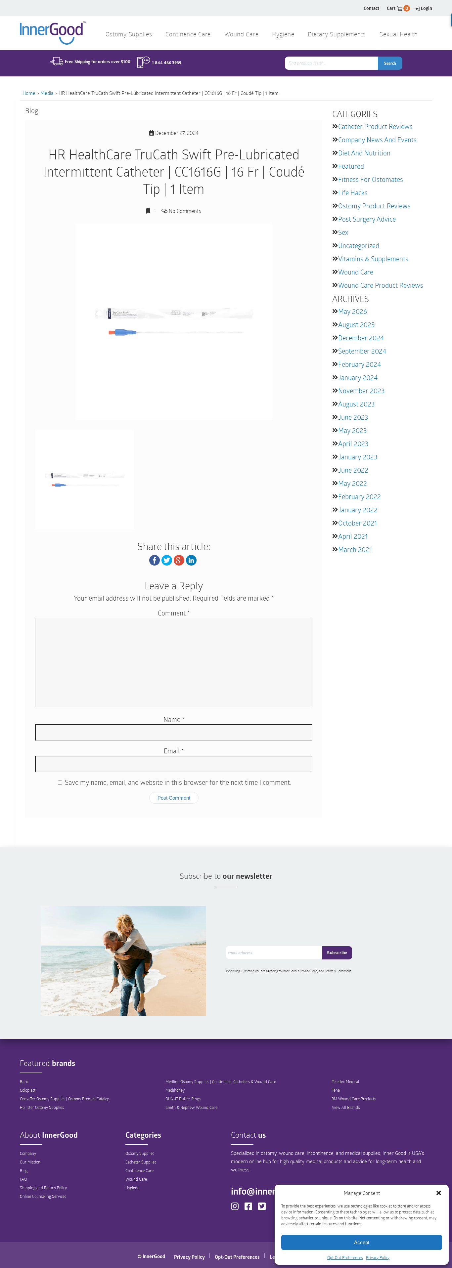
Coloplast (27, 1090)
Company (28, 1153)
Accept (361, 1242)
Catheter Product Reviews (375, 126)
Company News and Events (377, 139)
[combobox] (332, 63)
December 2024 (361, 337)
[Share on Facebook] (154, 559)
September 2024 (362, 351)
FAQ (23, 1179)
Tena (336, 1090)
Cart (397, 8)
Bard (24, 1081)
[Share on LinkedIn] (191, 559)
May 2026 (352, 311)
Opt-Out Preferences (345, 1257)
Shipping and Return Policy (43, 1187)
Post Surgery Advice (367, 219)
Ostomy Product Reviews (374, 205)
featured (351, 166)
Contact (371, 8)
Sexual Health (399, 35)
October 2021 (357, 523)
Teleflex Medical (345, 1081)
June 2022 (353, 470)
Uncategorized (358, 245)
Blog (23, 1170)
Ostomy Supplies (139, 1153)
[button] (438, 1193)
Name (173, 719)
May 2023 (352, 430)
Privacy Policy (377, 1257)
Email (174, 750)
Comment (174, 613)
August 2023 (356, 404)
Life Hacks (353, 192)
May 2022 (352, 483)
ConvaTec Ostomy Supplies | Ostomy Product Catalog (64, 1098)
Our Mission (30, 1161)
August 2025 (356, 324)
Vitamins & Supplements (373, 258)
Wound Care (355, 272)
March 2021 (355, 549)
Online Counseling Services (43, 1196)
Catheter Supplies (140, 1161)
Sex (343, 232)
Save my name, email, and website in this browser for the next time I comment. (178, 782)
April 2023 (353, 443)
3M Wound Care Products (354, 1098)
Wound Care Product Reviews (380, 285)
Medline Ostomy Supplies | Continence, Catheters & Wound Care (220, 1081)
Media (47, 93)
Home (29, 93)
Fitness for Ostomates (370, 179)
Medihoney (175, 1090)
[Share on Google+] (179, 559)
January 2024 (358, 377)
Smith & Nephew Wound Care (191, 1107)
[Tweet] (166, 559)
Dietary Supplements (337, 35)
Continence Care (139, 1170)
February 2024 (359, 364)
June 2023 (353, 417)
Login (426, 8)
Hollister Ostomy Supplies (42, 1107)
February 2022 (359, 496)
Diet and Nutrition (364, 152)
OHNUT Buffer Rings (183, 1098)
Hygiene (132, 1187)
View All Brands (346, 1107)
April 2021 (353, 536)
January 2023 (357, 456)
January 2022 (358, 509)
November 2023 (361, 390)
